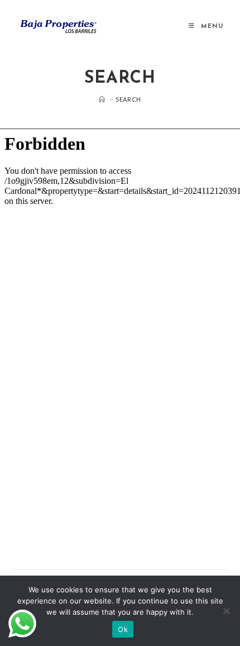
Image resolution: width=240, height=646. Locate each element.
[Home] (102, 99)
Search (128, 99)
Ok (123, 629)
